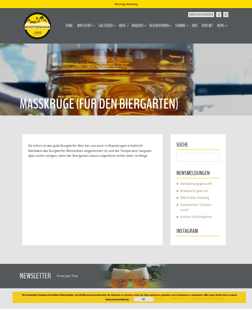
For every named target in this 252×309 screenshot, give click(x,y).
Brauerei (137, 25)
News (220, 25)
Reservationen (159, 25)
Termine (180, 25)
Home (69, 25)
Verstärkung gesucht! (196, 183)
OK (143, 299)
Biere (122, 25)
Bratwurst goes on (194, 191)
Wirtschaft (84, 25)
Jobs (195, 25)
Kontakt (207, 25)
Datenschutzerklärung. (117, 299)
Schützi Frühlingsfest (196, 217)
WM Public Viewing (194, 197)
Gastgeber (105, 25)
